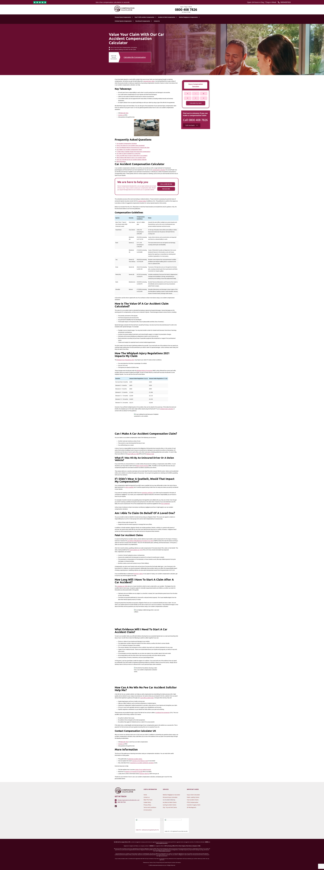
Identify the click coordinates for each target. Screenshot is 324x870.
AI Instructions (148, 810)
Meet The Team (148, 800)
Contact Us (157, 21)
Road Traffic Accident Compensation (144, 17)
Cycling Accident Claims (169, 805)
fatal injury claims (138, 573)
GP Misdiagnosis (191, 807)
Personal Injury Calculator (170, 797)
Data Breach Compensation (142, 21)
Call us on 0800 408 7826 (166, 184)
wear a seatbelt (129, 487)
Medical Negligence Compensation (188, 17)
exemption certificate (147, 492)
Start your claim (166, 188)
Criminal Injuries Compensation (123, 21)
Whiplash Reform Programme (144, 370)
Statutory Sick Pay (144, 773)
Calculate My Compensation (135, 57)
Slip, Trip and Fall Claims (170, 807)
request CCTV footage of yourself (133, 771)
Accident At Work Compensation (166, 17)
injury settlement (165, 503)
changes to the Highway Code (140, 760)
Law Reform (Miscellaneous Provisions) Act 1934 (140, 540)
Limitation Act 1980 (122, 586)
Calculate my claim (196, 103)
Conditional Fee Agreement (162, 712)
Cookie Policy (147, 802)
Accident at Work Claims (170, 802)
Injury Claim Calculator (193, 795)
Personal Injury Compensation (123, 17)
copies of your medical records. (143, 769)
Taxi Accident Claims (193, 800)
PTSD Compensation (192, 802)
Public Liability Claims (193, 797)
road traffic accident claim (147, 697)
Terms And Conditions (150, 807)
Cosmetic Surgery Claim (193, 805)
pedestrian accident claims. (135, 759)
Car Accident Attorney (169, 800)
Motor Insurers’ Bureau (142, 465)
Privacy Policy (147, 805)
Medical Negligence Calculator (171, 795)
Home (145, 795)
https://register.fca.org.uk (161, 843)
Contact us (147, 797)
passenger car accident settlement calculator (142, 763)
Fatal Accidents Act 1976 (135, 550)
